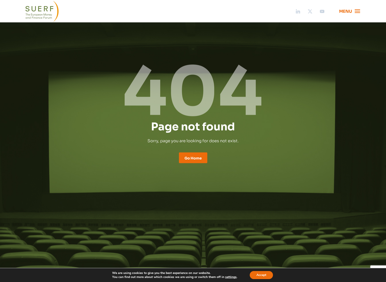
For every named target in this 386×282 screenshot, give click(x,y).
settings (231, 277)
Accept (261, 275)
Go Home (193, 158)
